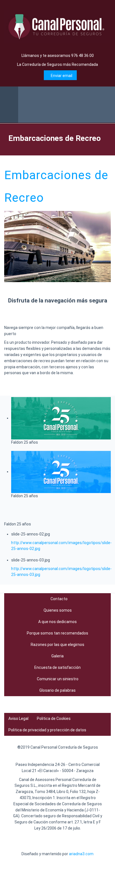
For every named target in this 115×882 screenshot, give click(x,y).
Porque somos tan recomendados (57, 633)
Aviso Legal (18, 718)
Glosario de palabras (57, 690)
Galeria (57, 656)
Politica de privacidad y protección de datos (47, 730)
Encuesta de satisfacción (57, 667)
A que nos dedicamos (57, 621)
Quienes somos (58, 610)
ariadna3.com (81, 854)
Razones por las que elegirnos (57, 644)
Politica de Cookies (54, 718)
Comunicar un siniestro (57, 679)
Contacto (59, 599)
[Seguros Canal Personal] (57, 26)
